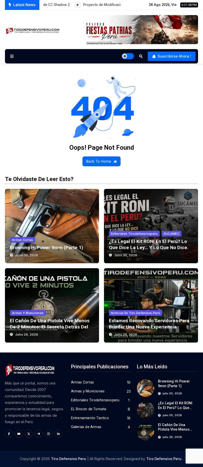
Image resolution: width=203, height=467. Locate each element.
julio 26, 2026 (26, 334)
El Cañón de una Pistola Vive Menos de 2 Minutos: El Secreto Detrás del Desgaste (49, 327)
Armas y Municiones (28, 313)
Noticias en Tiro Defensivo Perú (135, 313)
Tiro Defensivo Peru (68, 459)
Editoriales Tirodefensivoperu (134, 233)
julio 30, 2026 (26, 255)
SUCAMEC (171, 233)
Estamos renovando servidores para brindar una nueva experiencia (149, 324)
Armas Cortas (22, 240)
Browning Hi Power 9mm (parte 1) (46, 247)
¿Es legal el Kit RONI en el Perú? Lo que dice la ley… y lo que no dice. (148, 244)
